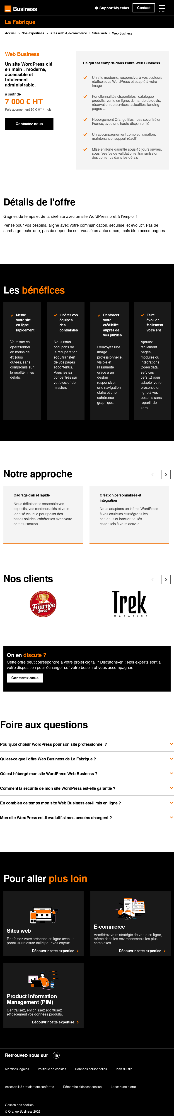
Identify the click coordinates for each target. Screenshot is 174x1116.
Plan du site (124, 1069)
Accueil (10, 33)
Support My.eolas (114, 8)
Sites (99, 33)
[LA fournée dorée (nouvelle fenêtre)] (43, 615)
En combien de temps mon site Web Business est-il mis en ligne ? (60, 803)
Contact (143, 7)
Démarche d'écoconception (82, 1086)
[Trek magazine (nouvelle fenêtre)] (129, 615)
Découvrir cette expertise (53, 950)
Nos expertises (33, 33)
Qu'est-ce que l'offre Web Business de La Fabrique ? (48, 759)
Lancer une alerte (123, 1086)
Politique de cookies (52, 1069)
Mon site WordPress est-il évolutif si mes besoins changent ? (56, 817)
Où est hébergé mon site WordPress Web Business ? (48, 773)
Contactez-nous (29, 123)
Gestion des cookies (19, 1104)
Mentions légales (17, 1069)
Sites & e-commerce (68, 33)
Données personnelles (91, 1069)
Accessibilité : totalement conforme (29, 1086)
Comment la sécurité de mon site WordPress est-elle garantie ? (57, 788)
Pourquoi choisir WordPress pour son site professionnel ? (53, 744)
